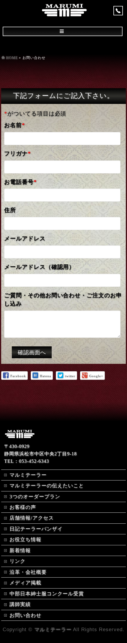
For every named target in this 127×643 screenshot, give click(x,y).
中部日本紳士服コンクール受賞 (46, 594)
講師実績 (20, 604)
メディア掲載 (25, 583)
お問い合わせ (25, 615)
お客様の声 (22, 507)
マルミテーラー (28, 475)
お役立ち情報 (25, 539)
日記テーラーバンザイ (36, 529)
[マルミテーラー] (64, 13)
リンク (17, 561)
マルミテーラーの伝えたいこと (46, 485)
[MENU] (63, 31)
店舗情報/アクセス (31, 518)
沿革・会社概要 (28, 572)
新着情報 (20, 550)
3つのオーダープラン (34, 496)
